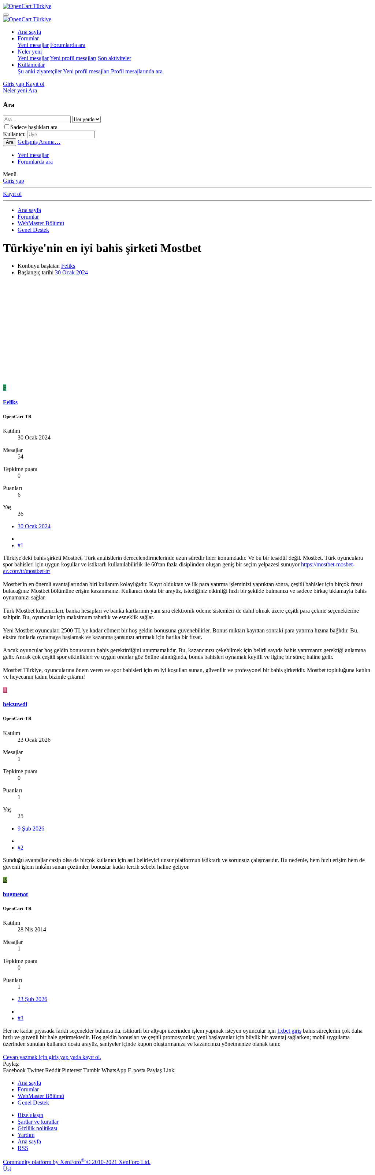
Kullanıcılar (31, 65)
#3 (20, 1018)
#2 (20, 847)
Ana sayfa (29, 32)
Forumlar (28, 38)
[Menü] (6, 15)
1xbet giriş (289, 1031)
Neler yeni (30, 51)
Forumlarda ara (67, 45)
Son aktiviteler (114, 58)
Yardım (26, 1135)
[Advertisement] (187, 333)
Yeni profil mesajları (73, 58)
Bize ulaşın (30, 1115)
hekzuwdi (15, 704)
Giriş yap (13, 181)
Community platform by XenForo (77, 1162)
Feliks (68, 266)
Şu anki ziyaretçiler (40, 71)
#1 (20, 545)
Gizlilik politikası (37, 1128)
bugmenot (15, 894)
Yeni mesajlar (33, 45)
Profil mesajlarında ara (137, 71)
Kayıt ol (12, 194)
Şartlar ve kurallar (38, 1122)
